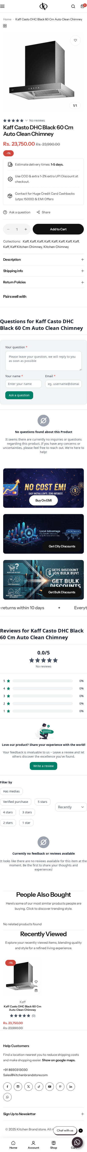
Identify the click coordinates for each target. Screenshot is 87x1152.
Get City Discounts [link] (62, 546)
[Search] (73, 6)
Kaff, (26, 241)
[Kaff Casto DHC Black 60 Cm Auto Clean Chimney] (22, 977)
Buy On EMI (43, 500)
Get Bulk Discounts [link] (61, 592)
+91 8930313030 (15, 1070)
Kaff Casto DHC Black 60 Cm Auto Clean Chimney (22, 1008)
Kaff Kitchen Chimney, (27, 247)
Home (7, 19)
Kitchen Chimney (56, 247)
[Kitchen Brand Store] (43, 6)
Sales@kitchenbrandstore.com (25, 1075)
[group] (43, 72)
